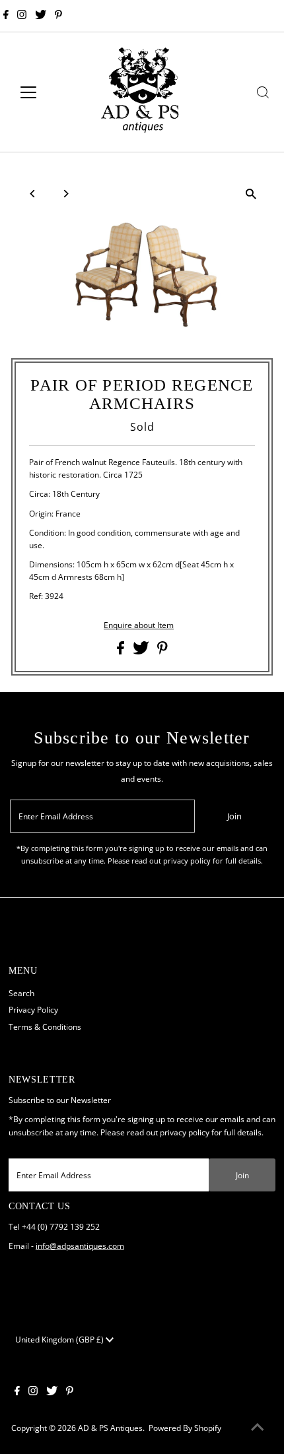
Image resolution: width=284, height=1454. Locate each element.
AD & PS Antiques (110, 1427)
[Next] (65, 193)
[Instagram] (22, 16)
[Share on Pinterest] (162, 651)
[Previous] (33, 193)
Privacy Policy (33, 1009)
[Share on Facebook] (121, 651)
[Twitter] (41, 16)
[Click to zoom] (251, 193)
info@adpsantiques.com (80, 1245)
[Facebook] (6, 16)
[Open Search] (263, 92)
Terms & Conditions (45, 1026)
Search (21, 993)
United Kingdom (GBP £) (60, 1339)
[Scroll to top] (257, 1427)
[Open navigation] (43, 92)
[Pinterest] (58, 16)
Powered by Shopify (185, 1427)
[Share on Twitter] (142, 651)
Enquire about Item (139, 625)
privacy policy (184, 1132)
